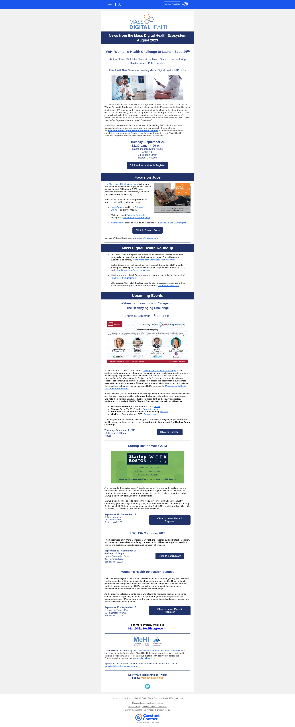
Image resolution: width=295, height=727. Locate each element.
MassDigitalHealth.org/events (147, 628)
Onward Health (151, 414)
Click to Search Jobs (148, 230)
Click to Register (169, 432)
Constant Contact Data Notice (154, 707)
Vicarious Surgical (135, 215)
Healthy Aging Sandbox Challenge (159, 370)
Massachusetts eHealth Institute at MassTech (159, 650)
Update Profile (134, 707)
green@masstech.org (147, 238)
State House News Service (162, 259)
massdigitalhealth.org (145, 658)
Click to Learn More (170, 556)
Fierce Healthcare (141, 270)
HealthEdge (116, 207)
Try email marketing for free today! (147, 722)
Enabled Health (150, 409)
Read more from (141, 259)
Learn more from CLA (168, 285)
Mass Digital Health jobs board (124, 184)
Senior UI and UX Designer (173, 222)
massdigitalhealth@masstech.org (120, 666)
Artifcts (157, 406)
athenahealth (117, 222)
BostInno (131, 278)
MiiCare (164, 411)
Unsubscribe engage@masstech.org (147, 703)
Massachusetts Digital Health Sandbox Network (133, 130)
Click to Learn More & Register (147, 165)
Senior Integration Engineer (136, 217)
